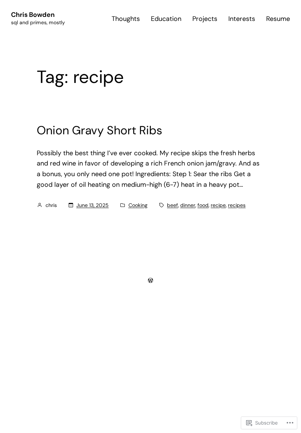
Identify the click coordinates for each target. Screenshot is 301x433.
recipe (218, 205)
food (202, 205)
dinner (187, 205)
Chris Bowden (33, 14)
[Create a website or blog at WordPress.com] (150, 280)
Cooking (138, 205)
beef (172, 205)
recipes (237, 205)
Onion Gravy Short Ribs (99, 130)
